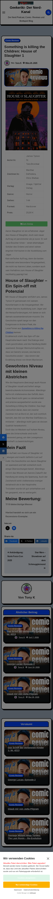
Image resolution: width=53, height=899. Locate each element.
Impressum (18, 890)
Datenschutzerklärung (31, 890)
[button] (26, 885)
